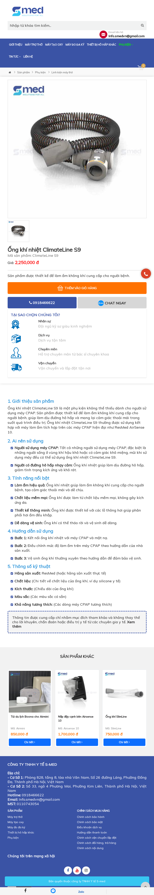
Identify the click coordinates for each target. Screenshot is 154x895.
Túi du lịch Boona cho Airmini (30, 716)
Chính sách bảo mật (90, 822)
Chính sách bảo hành (90, 817)
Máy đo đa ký (75, 44)
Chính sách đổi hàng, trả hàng (96, 843)
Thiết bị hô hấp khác (101, 44)
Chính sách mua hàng (93, 810)
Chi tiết (29, 742)
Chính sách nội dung (90, 848)
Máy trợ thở (34, 44)
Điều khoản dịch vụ (89, 827)
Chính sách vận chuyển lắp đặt (96, 837)
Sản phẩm (23, 72)
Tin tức (14, 56)
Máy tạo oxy (54, 44)
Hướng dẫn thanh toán (92, 832)
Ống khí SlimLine (116, 716)
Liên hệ (28, 56)
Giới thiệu (15, 44)
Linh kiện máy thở (62, 72)
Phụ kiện (125, 44)
